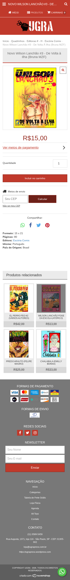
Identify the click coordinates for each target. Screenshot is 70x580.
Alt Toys (35, 514)
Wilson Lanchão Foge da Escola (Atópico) (51, 316)
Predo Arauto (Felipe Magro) (19, 362)
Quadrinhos (17, 41)
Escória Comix (53, 41)
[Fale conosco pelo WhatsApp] (62, 572)
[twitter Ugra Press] (27, 433)
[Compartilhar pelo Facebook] (30, 225)
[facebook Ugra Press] (20, 433)
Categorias (35, 492)
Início (6, 41)
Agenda (35, 508)
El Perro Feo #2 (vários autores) (19, 316)
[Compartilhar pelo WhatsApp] (22, 225)
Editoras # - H (34, 41)
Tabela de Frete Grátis (35, 497)
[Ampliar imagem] (63, 70)
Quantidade (9, 163)
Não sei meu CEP (11, 206)
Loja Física (35, 503)
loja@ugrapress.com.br (35, 547)
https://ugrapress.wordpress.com (35, 552)
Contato (35, 519)
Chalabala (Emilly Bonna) (51, 362)
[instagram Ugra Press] (35, 433)
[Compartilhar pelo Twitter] (38, 225)
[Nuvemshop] (35, 577)
